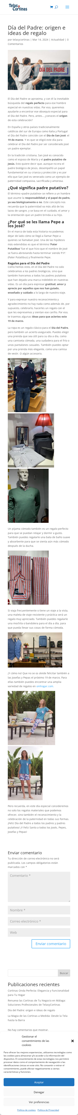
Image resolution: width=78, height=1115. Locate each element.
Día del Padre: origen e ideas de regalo (31, 1010)
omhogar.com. (45, 686)
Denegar (39, 1092)
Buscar (64, 973)
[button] (72, 1041)
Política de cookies (26, 1110)
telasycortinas (21, 39)
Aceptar (39, 1082)
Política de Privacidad (48, 1110)
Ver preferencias (39, 1102)
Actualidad (57, 39)
